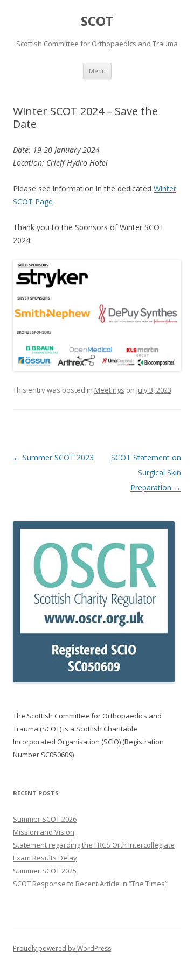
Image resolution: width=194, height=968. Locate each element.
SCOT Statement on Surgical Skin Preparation (146, 472)
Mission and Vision (43, 832)
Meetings (109, 390)
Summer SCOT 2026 (45, 819)
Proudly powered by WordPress (62, 948)
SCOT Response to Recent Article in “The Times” (90, 883)
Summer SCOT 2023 (53, 457)
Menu (97, 71)
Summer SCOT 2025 (45, 871)
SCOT (97, 21)
